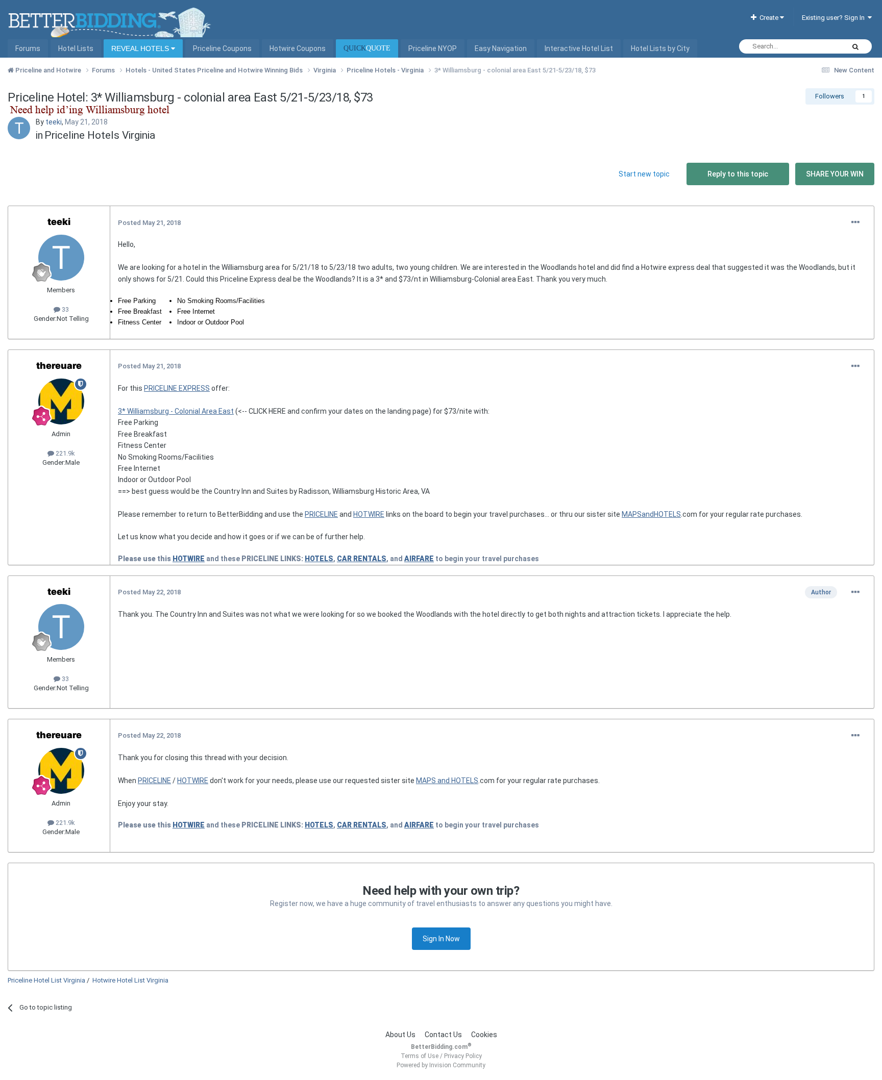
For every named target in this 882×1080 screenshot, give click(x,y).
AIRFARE (419, 559)
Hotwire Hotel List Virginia (130, 980)
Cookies (484, 1035)
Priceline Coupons (222, 48)
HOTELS (319, 559)
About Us (400, 1035)
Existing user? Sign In (835, 17)
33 (64, 309)
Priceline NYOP (432, 48)
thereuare (59, 365)
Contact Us (443, 1035)
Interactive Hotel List (579, 48)
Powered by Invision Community (441, 1065)
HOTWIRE (368, 514)
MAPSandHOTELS (651, 514)
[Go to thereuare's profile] (61, 401)
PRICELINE (321, 514)
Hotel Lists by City (660, 48)
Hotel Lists (75, 48)
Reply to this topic (737, 174)
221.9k (64, 453)
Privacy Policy (463, 1056)
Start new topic (644, 174)
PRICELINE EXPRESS (177, 388)
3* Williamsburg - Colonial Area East (176, 411)
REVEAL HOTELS (141, 48)
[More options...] (855, 222)
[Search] (855, 46)
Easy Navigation (501, 48)
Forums (27, 48)
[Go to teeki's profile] (19, 128)
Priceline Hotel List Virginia (46, 980)
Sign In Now (441, 939)
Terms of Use (419, 1056)
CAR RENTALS (361, 559)
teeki (53, 122)
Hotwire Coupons (298, 48)
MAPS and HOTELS (447, 780)
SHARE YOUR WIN (835, 174)
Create (768, 17)
